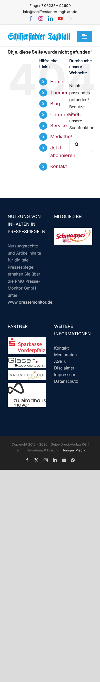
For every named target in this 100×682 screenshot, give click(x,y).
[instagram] (40, 18)
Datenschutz (66, 381)
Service (58, 125)
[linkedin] (50, 18)
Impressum (64, 374)
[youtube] (60, 18)
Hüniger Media (73, 450)
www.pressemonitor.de (30, 302)
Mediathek (61, 136)
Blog (55, 103)
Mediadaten (65, 354)
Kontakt (58, 166)
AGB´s (60, 361)
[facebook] (31, 18)
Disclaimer (64, 367)
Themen (59, 92)
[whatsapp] (70, 18)
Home (56, 81)
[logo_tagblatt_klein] (39, 34)
